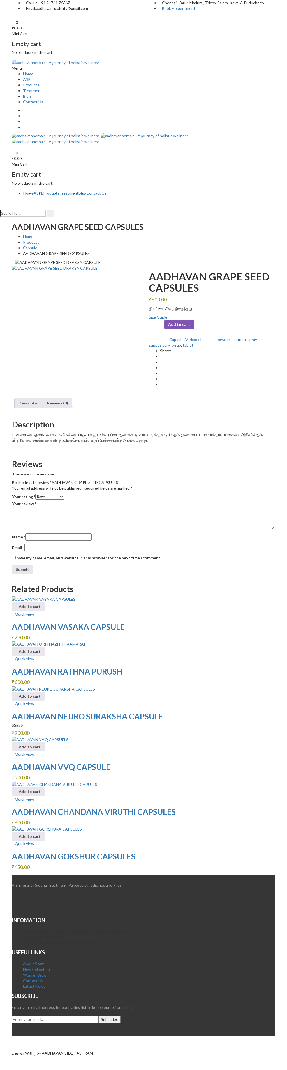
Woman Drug (34, 975)
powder (223, 339)
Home (28, 73)
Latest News (34, 986)
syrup (176, 345)
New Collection (36, 969)
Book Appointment (178, 8)
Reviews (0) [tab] (57, 403)
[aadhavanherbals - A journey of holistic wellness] (56, 62)
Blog (27, 96)
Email (18, 547)
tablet (188, 345)
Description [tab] (29, 403)
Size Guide (158, 317)
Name (18, 536)
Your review (24, 503)
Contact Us (33, 101)
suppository (159, 345)
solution (239, 339)
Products (31, 85)
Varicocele (194, 339)
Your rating (23, 496)
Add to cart (179, 324)
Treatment (32, 90)
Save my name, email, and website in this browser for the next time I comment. (89, 557)
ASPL (28, 79)
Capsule (30, 247)
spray (252, 339)
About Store (34, 963)
